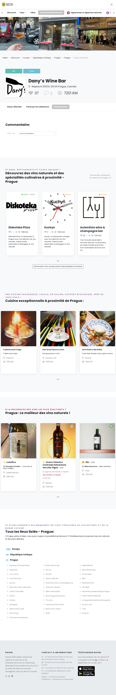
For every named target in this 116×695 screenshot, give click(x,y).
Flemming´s (14, 613)
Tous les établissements (51, 12)
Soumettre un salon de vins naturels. (59, 668)
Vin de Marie (87, 574)
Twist (87, 470)
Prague (57, 57)
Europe (26, 57)
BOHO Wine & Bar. (52, 565)
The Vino (49, 600)
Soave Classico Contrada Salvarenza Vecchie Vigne (54, 465)
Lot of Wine (13, 574)
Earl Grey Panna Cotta (53, 349)
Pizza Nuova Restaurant (18, 617)
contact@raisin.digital (53, 671)
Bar (13, 71)
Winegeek (13, 604)
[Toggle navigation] (111, 4)
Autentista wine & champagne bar (92, 229)
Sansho (88, 358)
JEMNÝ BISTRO (12, 472)
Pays (22, 12)
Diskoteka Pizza (19, 227)
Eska (83, 578)
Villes (32, 12)
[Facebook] (12, 676)
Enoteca (9, 358)
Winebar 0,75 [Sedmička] (19, 565)
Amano (12, 600)
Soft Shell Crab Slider (92, 349)
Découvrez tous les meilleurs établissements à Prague (58, 266)
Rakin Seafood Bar (52, 591)
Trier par (11, 133)
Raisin (5, 57)
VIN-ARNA (85, 587)
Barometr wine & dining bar (20, 587)
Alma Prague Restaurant (55, 596)
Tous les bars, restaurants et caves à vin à (100, 176)
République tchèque (42, 57)
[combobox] (37, 133)
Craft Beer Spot (15, 578)
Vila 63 (12, 596)
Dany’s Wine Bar (14, 107)
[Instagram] (6, 676)
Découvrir (11, 12)
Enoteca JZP (51, 358)
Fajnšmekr (13, 570)
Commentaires (61, 107)
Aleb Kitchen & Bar (16, 609)
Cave (31, 71)
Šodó (47, 613)
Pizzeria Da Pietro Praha (54, 604)
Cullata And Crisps (12, 349)
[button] (59, 379)
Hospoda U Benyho (52, 587)
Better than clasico (53, 609)
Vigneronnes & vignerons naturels (86, 12)
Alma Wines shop (89, 570)
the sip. (48, 570)
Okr (90, 462)
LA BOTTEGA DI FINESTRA (91, 596)
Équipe (44, 677)
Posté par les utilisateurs (37, 107)
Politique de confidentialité (63, 679)
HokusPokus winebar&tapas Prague (96, 591)
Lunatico (11, 462)
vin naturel (102, 657)
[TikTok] (9, 676)
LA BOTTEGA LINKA (16, 591)
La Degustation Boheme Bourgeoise (96, 600)
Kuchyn (49, 227)
